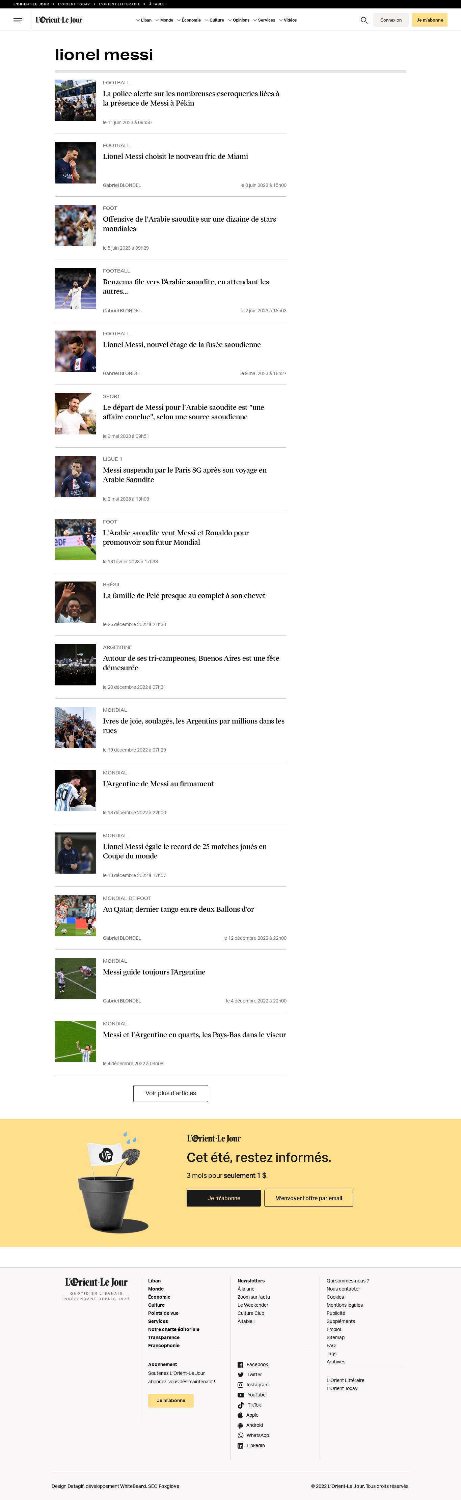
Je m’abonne (224, 1198)
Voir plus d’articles (170, 1093)
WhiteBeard (133, 1486)
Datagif (75, 1486)
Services (158, 1321)
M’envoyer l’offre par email (308, 1198)
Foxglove (169, 1486)
